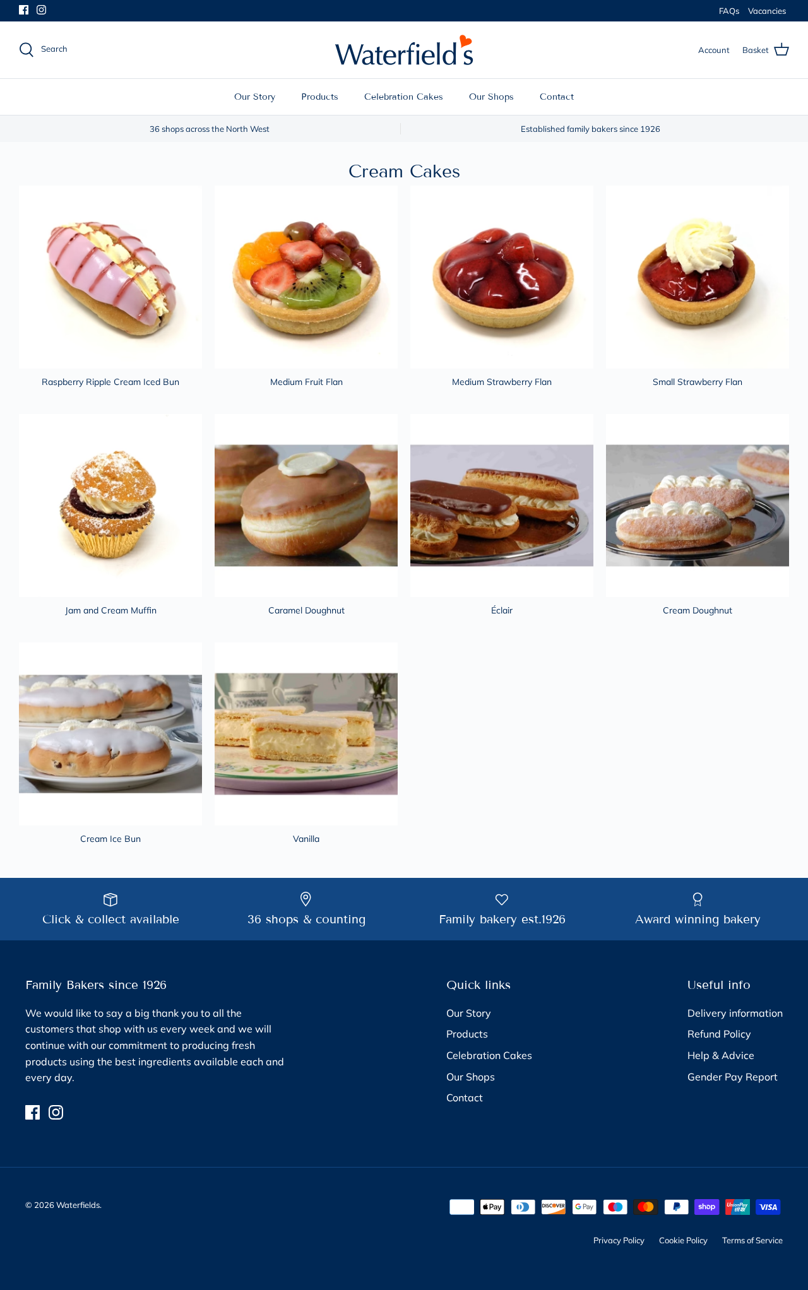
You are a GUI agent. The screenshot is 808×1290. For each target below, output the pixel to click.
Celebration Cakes (403, 97)
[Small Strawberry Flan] (697, 277)
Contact (557, 97)
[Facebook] (23, 10)
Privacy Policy (619, 1240)
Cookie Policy (683, 1240)
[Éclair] (501, 505)
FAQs (729, 11)
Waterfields (78, 1205)
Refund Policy (719, 1033)
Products (319, 97)
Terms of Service (752, 1240)
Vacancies (767, 11)
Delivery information (735, 1013)
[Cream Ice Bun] (110, 733)
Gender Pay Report (732, 1076)
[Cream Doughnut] (697, 505)
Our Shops (491, 97)
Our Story (254, 97)
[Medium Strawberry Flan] (501, 277)
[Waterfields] (404, 50)
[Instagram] (41, 10)
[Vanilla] (306, 733)
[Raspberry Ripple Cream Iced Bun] (110, 277)
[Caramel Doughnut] (306, 505)
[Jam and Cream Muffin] (110, 505)
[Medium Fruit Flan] (306, 277)
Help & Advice (720, 1055)
